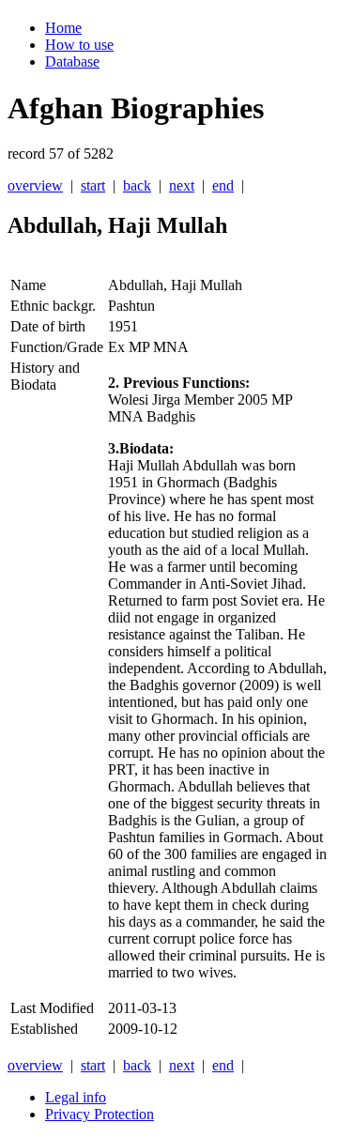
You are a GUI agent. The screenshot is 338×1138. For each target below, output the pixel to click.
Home (63, 28)
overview (35, 185)
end (223, 185)
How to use (79, 45)
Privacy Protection (99, 1114)
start (93, 185)
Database (72, 61)
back (137, 185)
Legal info (75, 1097)
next (181, 185)
